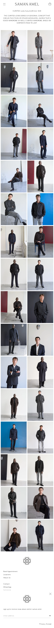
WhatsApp (7, 587)
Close (50, 594)
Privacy (42, 624)
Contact (6, 584)
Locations (7, 574)
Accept (48, 624)
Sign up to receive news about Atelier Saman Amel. (22, 609)
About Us (7, 578)
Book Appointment (10, 571)
